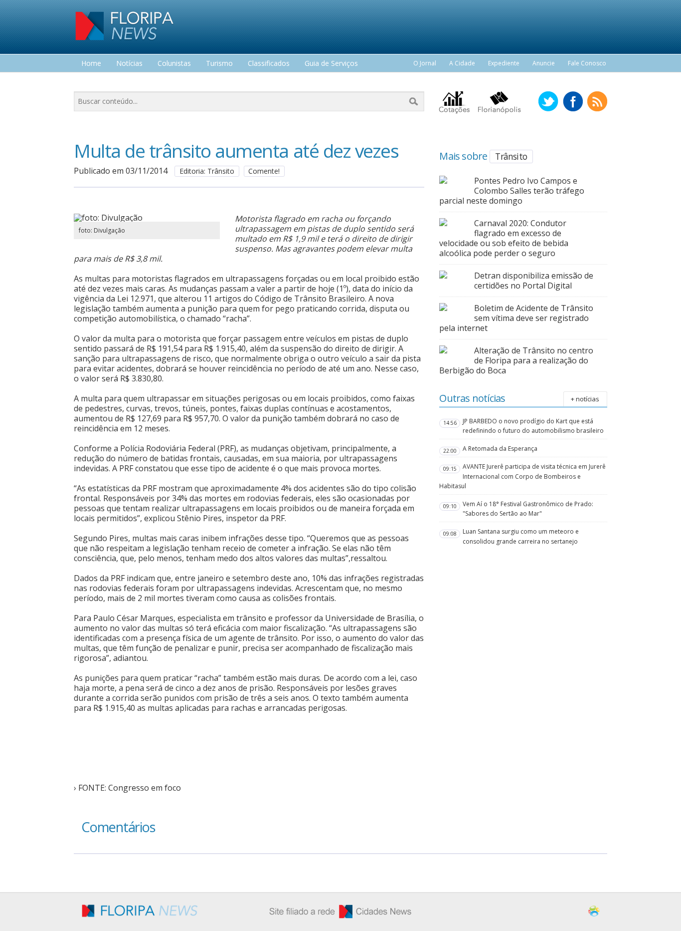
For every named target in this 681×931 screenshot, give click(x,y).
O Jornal (424, 63)
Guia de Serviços (331, 63)
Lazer (90, 82)
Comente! (264, 171)
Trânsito (511, 156)
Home (91, 63)
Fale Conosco (587, 63)
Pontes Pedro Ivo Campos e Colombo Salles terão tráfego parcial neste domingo (511, 190)
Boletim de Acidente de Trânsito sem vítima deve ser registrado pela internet (516, 318)
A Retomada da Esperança (500, 448)
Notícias (129, 63)
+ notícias (585, 398)
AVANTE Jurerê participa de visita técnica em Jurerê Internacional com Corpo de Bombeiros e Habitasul (522, 476)
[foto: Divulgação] (147, 217)
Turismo (219, 63)
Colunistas (174, 63)
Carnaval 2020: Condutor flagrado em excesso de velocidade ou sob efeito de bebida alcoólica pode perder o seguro (503, 238)
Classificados (269, 63)
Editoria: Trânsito (206, 171)
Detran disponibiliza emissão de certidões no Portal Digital (533, 280)
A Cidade (462, 63)
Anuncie (543, 63)
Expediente (503, 63)
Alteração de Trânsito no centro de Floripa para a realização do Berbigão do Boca (516, 360)
